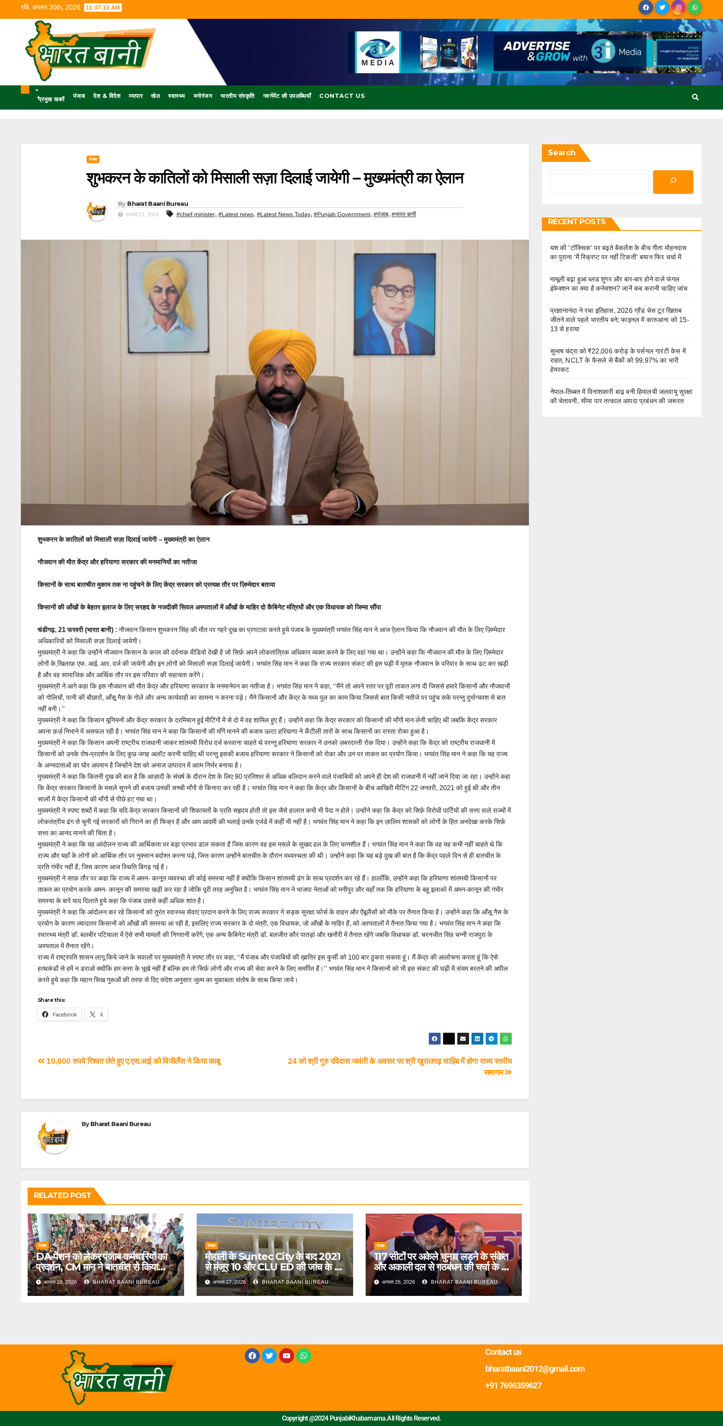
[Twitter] (269, 1355)
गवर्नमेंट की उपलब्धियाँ (287, 96)
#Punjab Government (342, 214)
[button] (695, 97)
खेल (155, 96)
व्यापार (136, 96)
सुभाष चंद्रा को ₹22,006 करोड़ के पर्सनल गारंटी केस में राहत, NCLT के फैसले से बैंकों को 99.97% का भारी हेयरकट (618, 360)
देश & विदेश (106, 96)
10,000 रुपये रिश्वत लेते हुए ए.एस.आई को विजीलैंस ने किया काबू (132, 1061)
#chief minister (196, 214)
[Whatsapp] (303, 1355)
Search (562, 152)
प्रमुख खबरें (51, 98)
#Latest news (236, 214)
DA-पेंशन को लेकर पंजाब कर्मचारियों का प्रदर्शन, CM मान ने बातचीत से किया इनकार (101, 1266)
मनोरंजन (203, 96)
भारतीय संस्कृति (237, 96)
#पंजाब (381, 214)
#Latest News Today (283, 214)
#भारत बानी (404, 214)
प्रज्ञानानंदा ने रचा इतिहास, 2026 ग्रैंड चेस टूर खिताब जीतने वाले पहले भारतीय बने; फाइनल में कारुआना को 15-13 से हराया (619, 320)
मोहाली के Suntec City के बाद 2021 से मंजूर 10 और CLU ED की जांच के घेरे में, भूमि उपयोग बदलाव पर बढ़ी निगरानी (274, 1266)
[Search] (673, 181)
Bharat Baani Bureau (157, 203)
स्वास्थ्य (176, 96)
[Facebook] (252, 1355)
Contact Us (342, 96)
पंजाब (79, 96)
